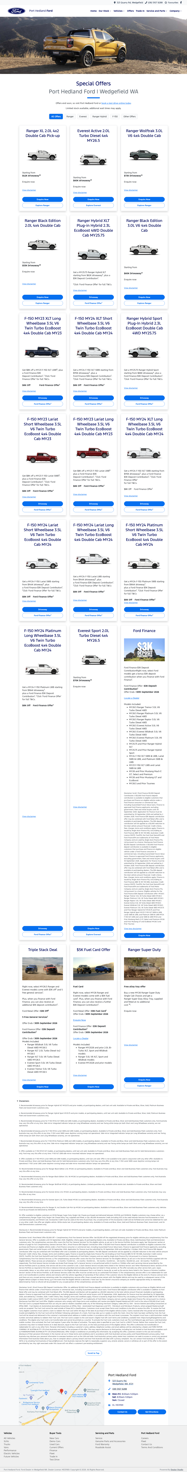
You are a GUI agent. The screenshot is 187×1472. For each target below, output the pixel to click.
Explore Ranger (43, 205)
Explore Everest (93, 205)
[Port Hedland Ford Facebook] (181, 2)
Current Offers (56, 1447)
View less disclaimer (133, 928)
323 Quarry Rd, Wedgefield (130, 2)
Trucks (7, 1444)
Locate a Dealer (131, 698)
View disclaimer (29, 190)
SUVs (6, 1441)
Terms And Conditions (152, 1447)
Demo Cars (55, 1441)
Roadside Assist (103, 1447)
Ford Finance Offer (93, 303)
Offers (130, 11)
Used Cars (54, 1444)
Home (93, 11)
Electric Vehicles (12, 1453)
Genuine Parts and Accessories (110, 1441)
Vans (6, 1447)
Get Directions (151, 1412)
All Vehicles (9, 1438)
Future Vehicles (11, 1456)
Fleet (52, 1453)
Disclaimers (24, 1101)
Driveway (93, 297)
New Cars (54, 1438)
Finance (53, 1450)
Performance (10, 1450)
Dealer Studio (177, 1469)
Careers (144, 1438)
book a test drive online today (116, 103)
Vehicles (118, 11)
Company (175, 11)
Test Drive (54, 1459)
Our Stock (104, 11)
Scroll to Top (93, 1353)
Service (98, 1438)
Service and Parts (156, 11)
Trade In (140, 11)
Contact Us (122, 1412)
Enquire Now (42, 199)
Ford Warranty (102, 1444)
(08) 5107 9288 (155, 2)
